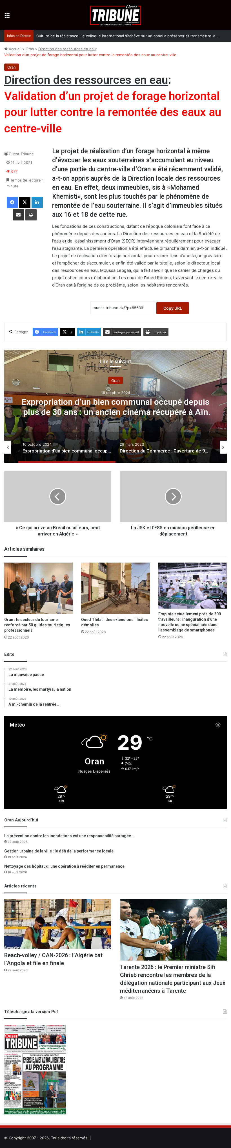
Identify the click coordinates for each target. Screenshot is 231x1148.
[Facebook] (12, 202)
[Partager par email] (18, 214)
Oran (30, 49)
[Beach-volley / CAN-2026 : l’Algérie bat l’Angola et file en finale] (57, 924)
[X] (24, 202)
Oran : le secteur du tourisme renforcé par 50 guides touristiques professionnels (37, 625)
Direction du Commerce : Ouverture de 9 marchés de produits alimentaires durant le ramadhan (115, 407)
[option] (115, 406)
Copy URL (172, 308)
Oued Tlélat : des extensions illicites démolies (114, 622)
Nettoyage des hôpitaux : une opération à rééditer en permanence (64, 866)
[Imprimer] (31, 214)
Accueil (14, 49)
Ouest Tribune (21, 154)
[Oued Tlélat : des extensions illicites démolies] (115, 588)
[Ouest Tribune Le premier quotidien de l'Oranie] (115, 15)
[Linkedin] (37, 202)
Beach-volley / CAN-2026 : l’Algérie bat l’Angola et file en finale (53, 959)
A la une (115, 380)
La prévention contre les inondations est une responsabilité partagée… (69, 836)
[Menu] (7, 17)
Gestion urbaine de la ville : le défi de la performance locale (59, 851)
